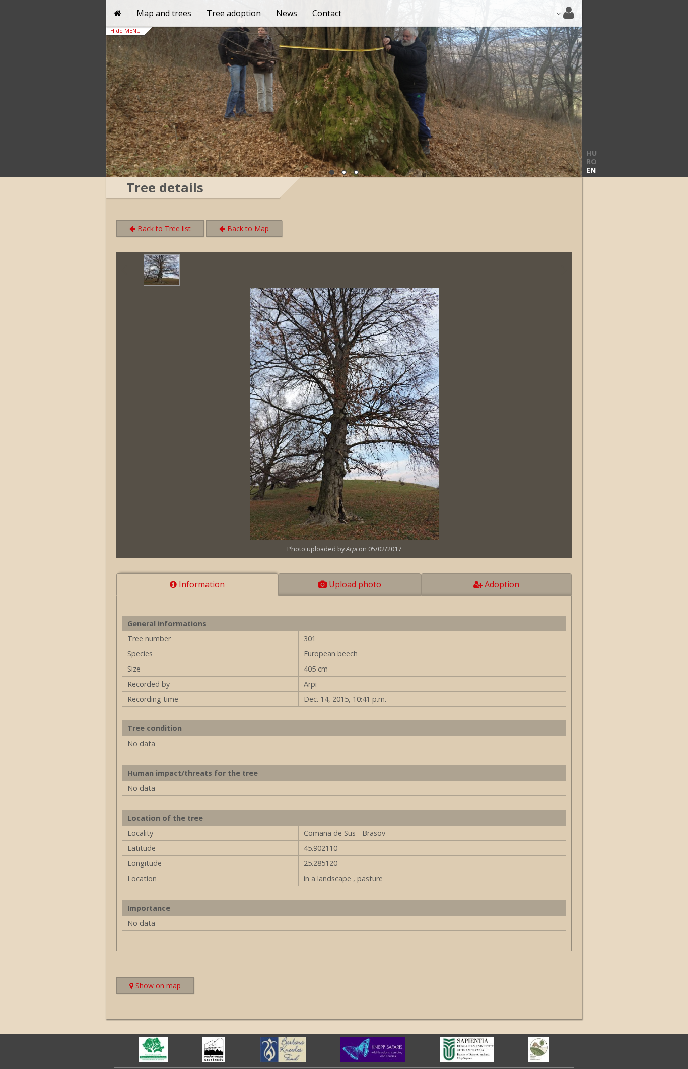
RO (591, 161)
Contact (326, 13)
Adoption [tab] (501, 584)
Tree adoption (234, 13)
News (286, 13)
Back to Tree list (163, 228)
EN (591, 170)
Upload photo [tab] (354, 584)
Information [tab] (201, 584)
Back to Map (247, 228)
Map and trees (163, 13)
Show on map (163, 987)
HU (591, 153)
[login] (565, 13)
